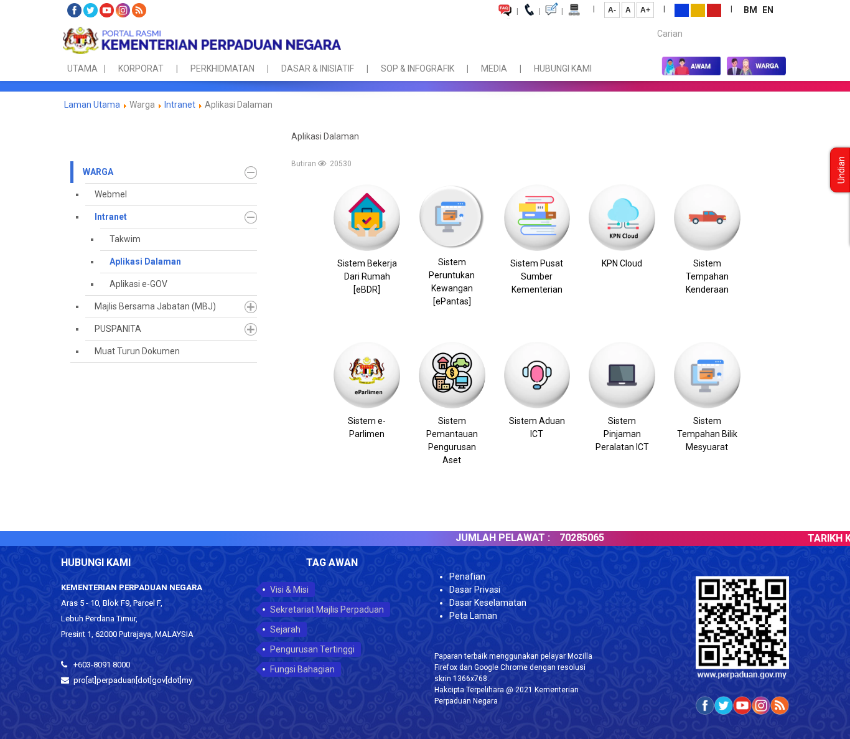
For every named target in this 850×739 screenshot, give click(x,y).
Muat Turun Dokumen (137, 351)
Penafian (467, 576)
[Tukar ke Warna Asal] (682, 9)
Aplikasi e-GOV (138, 284)
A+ (645, 10)
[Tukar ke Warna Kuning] (698, 9)
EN (767, 10)
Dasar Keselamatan (487, 603)
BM (751, 10)
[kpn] (201, 40)
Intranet (179, 105)
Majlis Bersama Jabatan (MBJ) (155, 306)
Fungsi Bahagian (302, 669)
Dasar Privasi (474, 590)
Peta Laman (473, 616)
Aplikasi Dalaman (145, 261)
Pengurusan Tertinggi (312, 649)
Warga (98, 172)
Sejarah (285, 629)
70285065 (555, 538)
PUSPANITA (118, 329)
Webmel (111, 194)
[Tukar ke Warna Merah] (714, 9)
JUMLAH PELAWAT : (476, 538)
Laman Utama (92, 105)
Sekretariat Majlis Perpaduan (327, 609)
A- (612, 10)
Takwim (125, 239)
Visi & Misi (289, 590)
